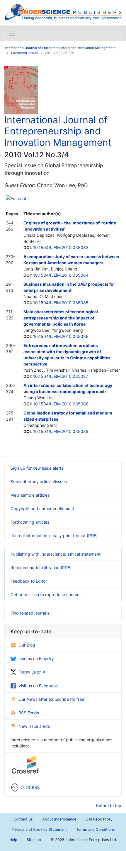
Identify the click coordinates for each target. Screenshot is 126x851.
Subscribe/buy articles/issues (39, 481)
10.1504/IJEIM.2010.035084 (60, 275)
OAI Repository (99, 819)
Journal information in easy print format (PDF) (54, 535)
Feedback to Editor (29, 580)
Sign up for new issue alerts (37, 468)
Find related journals (30, 612)
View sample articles (30, 495)
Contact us (23, 819)
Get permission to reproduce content (46, 594)
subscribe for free (67, 699)
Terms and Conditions (95, 829)
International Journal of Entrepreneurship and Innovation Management (60, 48)
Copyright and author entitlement (42, 508)
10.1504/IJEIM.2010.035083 (60, 247)
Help (13, 840)
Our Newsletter (33, 699)
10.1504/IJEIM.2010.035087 (60, 376)
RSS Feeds (28, 712)
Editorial (18, 198)
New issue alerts (34, 726)
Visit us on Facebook (38, 685)
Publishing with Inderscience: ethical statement (56, 553)
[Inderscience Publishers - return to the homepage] (63, 10)
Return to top (108, 805)
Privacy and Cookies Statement (39, 829)
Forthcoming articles (30, 522)
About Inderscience (59, 819)
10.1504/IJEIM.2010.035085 (60, 302)
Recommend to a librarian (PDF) (41, 567)
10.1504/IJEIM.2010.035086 (60, 336)
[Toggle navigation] (12, 33)
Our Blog (26, 644)
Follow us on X (31, 671)
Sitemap (34, 840)
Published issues (24, 53)
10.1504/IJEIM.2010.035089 (60, 431)
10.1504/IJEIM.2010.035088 (60, 403)
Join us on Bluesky (36, 658)
